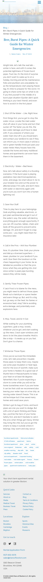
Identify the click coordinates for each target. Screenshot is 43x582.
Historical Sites (28, 524)
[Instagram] (5, 544)
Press (5, 509)
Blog (5, 28)
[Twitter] (11, 544)
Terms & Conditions (30, 500)
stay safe (20, 450)
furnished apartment (11, 444)
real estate (7, 459)
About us (6, 497)
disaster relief (17, 453)
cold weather (29, 462)
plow (21, 444)
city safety (7, 453)
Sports (24, 521)
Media (5, 500)
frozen (36, 459)
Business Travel (9, 506)
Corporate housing (26, 456)
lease (32, 450)
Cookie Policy (28, 509)
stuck (27, 444)
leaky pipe (31, 465)
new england (8, 447)
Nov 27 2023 (27, 54)
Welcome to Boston (27, 438)
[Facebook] (16, 544)
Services (6, 494)
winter (33, 444)
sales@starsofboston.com (14, 558)
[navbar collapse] (39, 1)
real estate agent (19, 459)
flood (26, 453)
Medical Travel (9, 503)
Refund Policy (28, 506)
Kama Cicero (16, 54)
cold (37, 447)
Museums (26, 530)
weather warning (9, 450)
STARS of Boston (9, 441)
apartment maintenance (18, 465)
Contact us (27, 494)
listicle (29, 441)
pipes (6, 465)
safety (31, 447)
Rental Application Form (14, 550)
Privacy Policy (28, 503)
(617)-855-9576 (9, 555)
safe (25, 447)
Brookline (7, 524)
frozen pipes (8, 462)
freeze (29, 459)
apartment (20, 441)
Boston (6, 521)
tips (27, 450)
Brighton (6, 530)
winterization (19, 462)
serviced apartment (10, 456)
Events (25, 527)
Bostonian (18, 447)
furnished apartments (11, 438)
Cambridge (7, 527)
